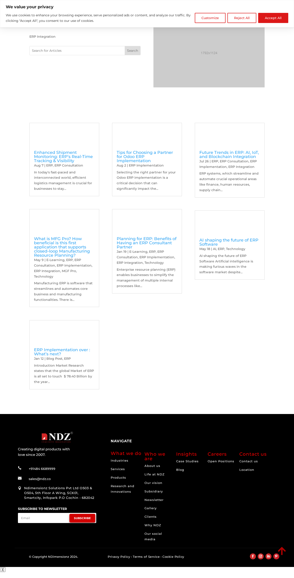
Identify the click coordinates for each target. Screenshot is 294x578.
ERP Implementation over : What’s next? (62, 352)
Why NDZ (152, 525)
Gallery (150, 508)
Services (118, 469)
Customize (210, 18)
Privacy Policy (119, 556)
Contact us (248, 461)
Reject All (242, 18)
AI (214, 249)
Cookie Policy (173, 556)
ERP (49, 165)
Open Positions (221, 461)
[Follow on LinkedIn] (268, 556)
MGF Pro (69, 271)
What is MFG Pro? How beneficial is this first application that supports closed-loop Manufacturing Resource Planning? (62, 247)
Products (118, 477)
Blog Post (54, 359)
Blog (180, 470)
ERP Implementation (74, 265)
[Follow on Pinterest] (276, 556)
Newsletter (154, 500)
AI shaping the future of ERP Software (228, 242)
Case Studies (187, 461)
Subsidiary (153, 491)
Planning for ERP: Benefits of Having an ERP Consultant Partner (146, 243)
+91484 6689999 (42, 469)
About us (152, 466)
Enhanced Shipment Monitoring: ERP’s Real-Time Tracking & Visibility (63, 156)
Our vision (153, 483)
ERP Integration (47, 271)
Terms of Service (146, 556)
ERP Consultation (68, 165)
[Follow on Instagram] (261, 556)
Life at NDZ (154, 474)
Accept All (273, 18)
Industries (119, 460)
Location (246, 470)
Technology (43, 276)
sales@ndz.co (40, 479)
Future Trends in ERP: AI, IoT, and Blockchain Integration (229, 154)
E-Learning (55, 260)
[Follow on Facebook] (253, 556)
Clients (150, 516)
